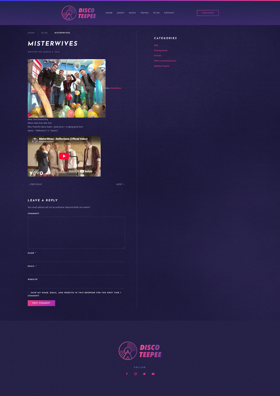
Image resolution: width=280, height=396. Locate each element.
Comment (33, 214)
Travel (144, 13)
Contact (169, 13)
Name (32, 253)
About (121, 13)
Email (32, 266)
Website (33, 279)
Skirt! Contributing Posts (165, 60)
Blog (156, 13)
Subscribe (208, 13)
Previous (36, 184)
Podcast (157, 55)
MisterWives (116, 88)
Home (109, 13)
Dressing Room (161, 50)
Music (132, 13)
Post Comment (41, 303)
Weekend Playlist (161, 66)
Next (119, 184)
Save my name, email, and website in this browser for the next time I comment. (74, 294)
